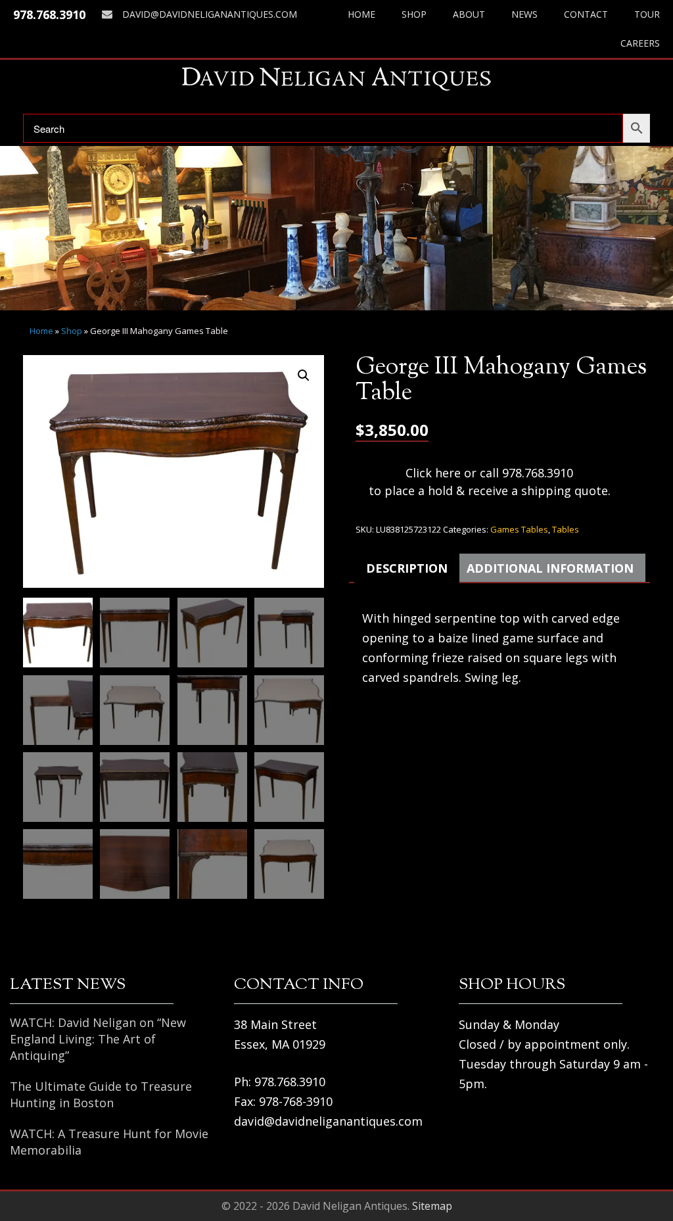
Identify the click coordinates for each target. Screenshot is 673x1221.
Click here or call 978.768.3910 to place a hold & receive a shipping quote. (490, 481)
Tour (647, 14)
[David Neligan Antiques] (336, 78)
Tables (565, 529)
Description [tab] (407, 568)
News (524, 14)
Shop (414, 14)
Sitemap (432, 1206)
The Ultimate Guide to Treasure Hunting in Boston (101, 1094)
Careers (640, 43)
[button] (303, 375)
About (469, 14)
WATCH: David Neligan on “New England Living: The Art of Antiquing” (98, 1039)
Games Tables (519, 529)
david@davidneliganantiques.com (209, 14)
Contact (586, 14)
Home (361, 14)
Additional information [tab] (550, 568)
